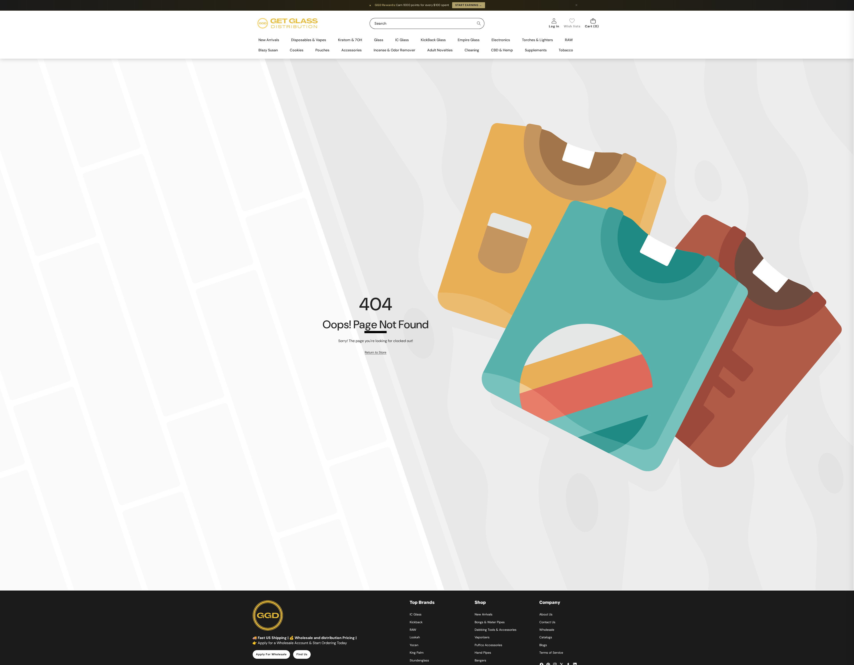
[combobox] (427, 23)
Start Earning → (468, 5)
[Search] (479, 23)
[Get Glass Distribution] (287, 23)
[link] (572, 23)
